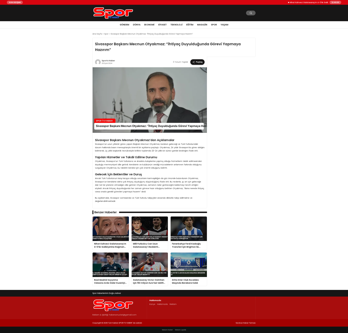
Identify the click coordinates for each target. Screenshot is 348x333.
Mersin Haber (167, 330)
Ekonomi (149, 24)
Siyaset (162, 24)
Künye (152, 304)
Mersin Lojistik (180, 330)
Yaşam (224, 24)
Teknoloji (176, 24)
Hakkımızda (162, 304)
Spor (214, 24)
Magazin (202, 24)
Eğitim (189, 24)
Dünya (136, 24)
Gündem (124, 24)
